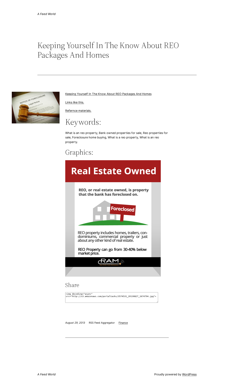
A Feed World (46, 14)
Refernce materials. (78, 110)
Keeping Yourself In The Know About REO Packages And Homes (108, 94)
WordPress (189, 374)
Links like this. (74, 102)
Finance (123, 322)
